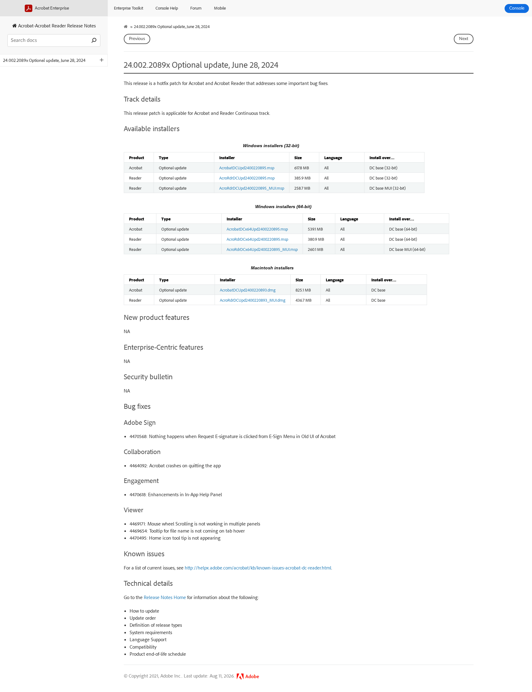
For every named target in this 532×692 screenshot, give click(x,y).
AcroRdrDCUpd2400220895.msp (247, 177)
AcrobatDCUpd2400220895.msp (246, 167)
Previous (137, 39)
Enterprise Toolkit (128, 7)
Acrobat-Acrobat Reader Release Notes (56, 25)
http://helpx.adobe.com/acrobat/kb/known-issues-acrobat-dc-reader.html (258, 568)
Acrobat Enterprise (51, 8)
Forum (196, 7)
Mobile (220, 7)
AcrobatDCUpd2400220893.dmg (248, 289)
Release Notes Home (165, 597)
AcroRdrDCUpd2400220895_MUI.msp (251, 188)
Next (463, 39)
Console (516, 8)
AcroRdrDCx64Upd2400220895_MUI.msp (262, 249)
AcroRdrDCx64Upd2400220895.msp (257, 239)
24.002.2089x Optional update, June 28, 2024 (44, 60)
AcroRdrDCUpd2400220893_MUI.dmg (252, 300)
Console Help (166, 7)
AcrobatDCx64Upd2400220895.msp (257, 228)
